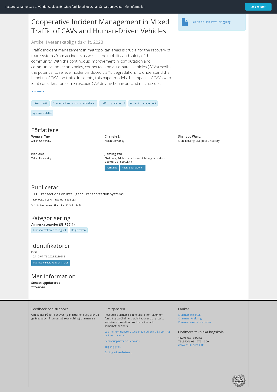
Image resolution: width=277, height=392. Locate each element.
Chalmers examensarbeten (194, 322)
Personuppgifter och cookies (122, 341)
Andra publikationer (132, 167)
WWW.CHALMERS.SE (191, 345)
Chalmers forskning (190, 318)
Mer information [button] (135, 6)
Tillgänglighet (113, 346)
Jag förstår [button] (258, 6)
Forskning (112, 167)
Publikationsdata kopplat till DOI (50, 262)
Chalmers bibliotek (189, 314)
